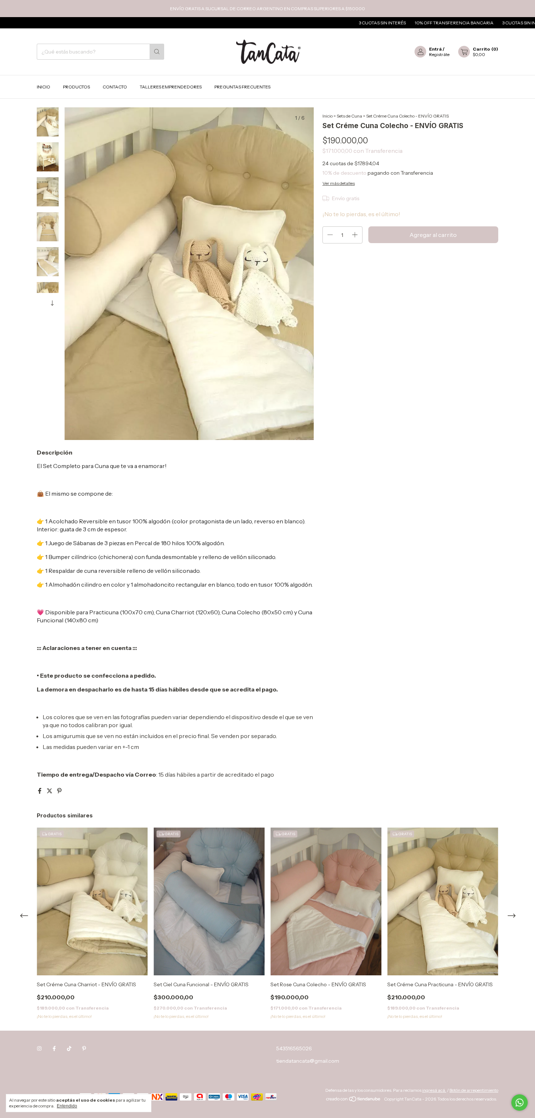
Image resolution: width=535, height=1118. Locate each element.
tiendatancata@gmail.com (307, 1061)
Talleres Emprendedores (171, 87)
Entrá (435, 49)
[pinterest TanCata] (84, 1048)
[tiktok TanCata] (69, 1048)
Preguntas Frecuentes (242, 87)
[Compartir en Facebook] (40, 790)
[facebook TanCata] (54, 1048)
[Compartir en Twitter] (50, 790)
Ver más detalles (338, 183)
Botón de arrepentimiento (473, 1090)
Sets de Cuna (349, 116)
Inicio (43, 87)
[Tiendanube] (353, 1100)
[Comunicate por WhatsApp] (519, 1102)
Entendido (67, 1106)
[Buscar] (157, 52)
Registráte (439, 54)
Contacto (115, 87)
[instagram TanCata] (39, 1048)
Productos (76, 87)
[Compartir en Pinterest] (59, 790)
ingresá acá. (434, 1090)
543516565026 (294, 1048)
